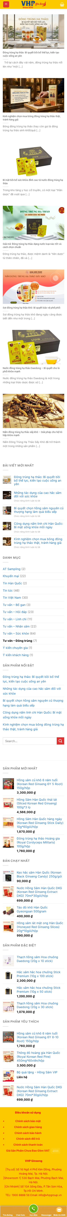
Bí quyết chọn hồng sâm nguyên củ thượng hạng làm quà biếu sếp (38, 510)
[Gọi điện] (33, 1209)
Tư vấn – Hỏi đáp (15, 612)
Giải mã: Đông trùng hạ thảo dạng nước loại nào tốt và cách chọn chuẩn (32, 245)
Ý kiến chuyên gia (15, 648)
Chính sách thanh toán (28, 1144)
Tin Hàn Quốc (12, 583)
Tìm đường (7, 1215)
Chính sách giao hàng (28, 1127)
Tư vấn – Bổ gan (14, 605)
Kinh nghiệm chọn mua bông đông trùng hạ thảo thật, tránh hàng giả (31, 118)
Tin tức (8, 590)
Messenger (46, 1215)
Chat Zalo (20, 1215)
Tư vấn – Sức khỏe (16, 633)
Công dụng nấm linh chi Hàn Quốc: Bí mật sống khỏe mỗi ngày (38, 525)
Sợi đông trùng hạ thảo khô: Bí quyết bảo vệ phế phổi (31, 307)
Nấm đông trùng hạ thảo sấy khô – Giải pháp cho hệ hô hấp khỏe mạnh (32, 433)
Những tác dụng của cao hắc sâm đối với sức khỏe (37, 494)
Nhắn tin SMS (59, 1215)
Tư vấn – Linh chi (14, 619)
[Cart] (62, 4)
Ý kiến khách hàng (16, 655)
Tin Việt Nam (12, 597)
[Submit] (60, 741)
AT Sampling (11, 569)
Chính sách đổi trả (28, 1138)
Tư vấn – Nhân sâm (16, 626)
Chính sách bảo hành (28, 1132)
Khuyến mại (11, 576)
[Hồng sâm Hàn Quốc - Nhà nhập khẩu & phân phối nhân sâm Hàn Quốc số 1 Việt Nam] (33, 4)
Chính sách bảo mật (28, 1121)
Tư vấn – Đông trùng (17, 641)
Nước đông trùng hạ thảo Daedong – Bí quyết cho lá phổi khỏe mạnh (31, 370)
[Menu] (6, 4)
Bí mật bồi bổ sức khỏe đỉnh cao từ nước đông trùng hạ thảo (33, 181)
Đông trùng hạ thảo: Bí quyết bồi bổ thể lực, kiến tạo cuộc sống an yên (31, 54)
